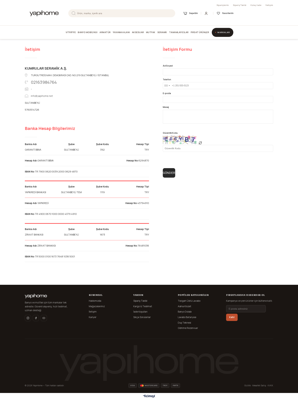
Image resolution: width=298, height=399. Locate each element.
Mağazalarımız (97, 306)
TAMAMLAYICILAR (179, 32)
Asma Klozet (184, 306)
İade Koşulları (140, 311)
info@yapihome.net (42, 96)
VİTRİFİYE (71, 32)
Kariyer (92, 317)
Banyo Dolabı (185, 311)
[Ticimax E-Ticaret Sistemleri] (149, 396)
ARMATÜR (105, 32)
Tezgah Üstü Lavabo (189, 300)
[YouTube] (44, 318)
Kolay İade (256, 5)
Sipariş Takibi (239, 5)
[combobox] (167, 85)
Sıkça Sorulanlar (142, 317)
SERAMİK (162, 32)
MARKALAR (223, 32)
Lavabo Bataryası (187, 317)
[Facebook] (36, 318)
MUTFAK (150, 32)
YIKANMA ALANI (121, 32)
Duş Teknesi (184, 322)
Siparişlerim (223, 5)
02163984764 (44, 82)
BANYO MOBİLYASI (87, 32)
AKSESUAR (138, 32)
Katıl (232, 317)
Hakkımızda (95, 300)
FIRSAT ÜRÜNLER (200, 32)
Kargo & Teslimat (142, 306)
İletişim (269, 5)
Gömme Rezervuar (188, 328)
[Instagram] (28, 318)
